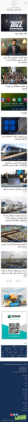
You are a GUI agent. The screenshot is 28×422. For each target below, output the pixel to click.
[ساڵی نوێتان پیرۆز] (14, 22)
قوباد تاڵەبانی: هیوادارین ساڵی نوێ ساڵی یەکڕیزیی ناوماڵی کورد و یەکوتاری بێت (15, 59)
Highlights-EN (20, 29)
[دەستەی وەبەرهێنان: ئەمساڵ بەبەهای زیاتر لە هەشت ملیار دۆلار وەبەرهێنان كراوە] (14, 260)
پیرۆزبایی (24, 112)
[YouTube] (11, 415)
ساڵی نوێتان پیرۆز (21, 33)
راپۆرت (22, 82)
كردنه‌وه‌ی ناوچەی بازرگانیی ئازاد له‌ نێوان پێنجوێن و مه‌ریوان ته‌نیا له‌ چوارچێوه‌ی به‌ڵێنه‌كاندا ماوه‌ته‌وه (15, 217)
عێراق (14, 132)
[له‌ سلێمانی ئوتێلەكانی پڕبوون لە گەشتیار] (14, 75)
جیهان (17, 132)
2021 (14, 346)
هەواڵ (10, 29)
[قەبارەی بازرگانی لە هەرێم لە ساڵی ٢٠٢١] (14, 178)
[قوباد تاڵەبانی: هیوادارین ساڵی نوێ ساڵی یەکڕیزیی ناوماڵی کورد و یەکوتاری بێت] (14, 47)
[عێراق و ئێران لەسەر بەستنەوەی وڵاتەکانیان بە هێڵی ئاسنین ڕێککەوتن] (14, 152)
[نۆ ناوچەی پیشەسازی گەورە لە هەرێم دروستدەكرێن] (14, 233)
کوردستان (14, 29)
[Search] (2, 3)
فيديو (24, 185)
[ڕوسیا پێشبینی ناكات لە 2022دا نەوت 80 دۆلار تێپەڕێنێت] (14, 126)
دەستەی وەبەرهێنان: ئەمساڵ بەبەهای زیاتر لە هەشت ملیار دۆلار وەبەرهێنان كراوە (14, 273)
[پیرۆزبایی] (14, 102)
